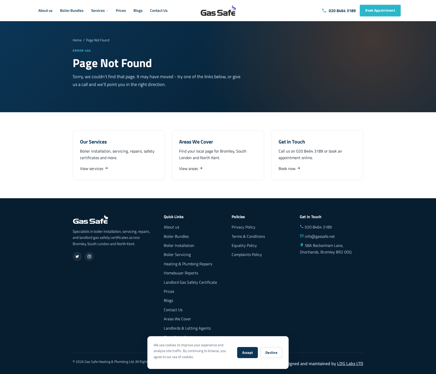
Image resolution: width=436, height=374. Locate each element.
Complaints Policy (247, 254)
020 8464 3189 (309, 151)
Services (98, 10)
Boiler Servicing (177, 254)
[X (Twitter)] (77, 256)
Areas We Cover (177, 319)
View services (92, 168)
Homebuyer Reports (181, 273)
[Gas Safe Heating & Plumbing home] (218, 11)
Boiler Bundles (72, 10)
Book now (287, 168)
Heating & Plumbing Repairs (188, 264)
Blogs (138, 10)
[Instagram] (89, 256)
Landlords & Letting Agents (187, 328)
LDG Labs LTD (350, 363)
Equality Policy (244, 245)
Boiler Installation (179, 245)
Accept (247, 352)
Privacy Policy (243, 227)
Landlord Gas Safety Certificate (190, 282)
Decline (271, 352)
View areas (189, 168)
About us (45, 10)
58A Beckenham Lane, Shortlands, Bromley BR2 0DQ (326, 248)
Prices (121, 10)
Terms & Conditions (248, 236)
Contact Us (159, 10)
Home (77, 40)
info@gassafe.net (319, 236)
